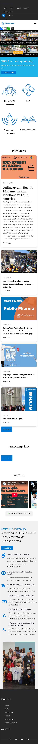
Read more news (7, 429)
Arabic (11, 8)
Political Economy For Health (21, 595)
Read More (18, 52)
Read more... (7, 243)
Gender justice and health (18, 554)
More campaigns (7, 458)
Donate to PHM (9, 719)
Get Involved (9, 712)
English (5, 8)
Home (7, 705)
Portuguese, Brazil (8, 12)
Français (18, 8)
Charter (7, 715)
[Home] (8, 23)
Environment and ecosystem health (20, 573)
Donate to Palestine (11, 722)
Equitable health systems (20, 609)
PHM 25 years (16, 48)
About (7, 708)
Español (26, 8)
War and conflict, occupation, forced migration (21, 624)
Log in (11, 15)
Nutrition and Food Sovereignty (21, 585)
